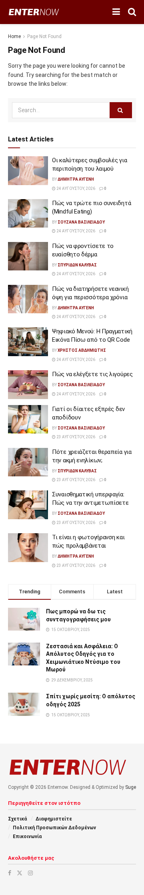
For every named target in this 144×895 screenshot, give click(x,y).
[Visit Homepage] (34, 12)
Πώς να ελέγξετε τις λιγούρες (92, 374)
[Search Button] (132, 12)
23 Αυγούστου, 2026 (75, 437)
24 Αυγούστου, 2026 (75, 188)
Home (14, 36)
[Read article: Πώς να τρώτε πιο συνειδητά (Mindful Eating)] (28, 213)
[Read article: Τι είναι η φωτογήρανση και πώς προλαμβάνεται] (28, 547)
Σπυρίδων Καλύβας (77, 265)
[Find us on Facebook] (9, 873)
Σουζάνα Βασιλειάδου (81, 222)
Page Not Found (44, 36)
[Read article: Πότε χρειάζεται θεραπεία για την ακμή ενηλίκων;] (28, 462)
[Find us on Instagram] (30, 873)
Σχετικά (17, 819)
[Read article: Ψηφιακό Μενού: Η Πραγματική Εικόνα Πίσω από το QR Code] (28, 341)
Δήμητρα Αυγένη (76, 179)
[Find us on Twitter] (19, 873)
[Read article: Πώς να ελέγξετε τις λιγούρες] (28, 384)
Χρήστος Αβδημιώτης (82, 350)
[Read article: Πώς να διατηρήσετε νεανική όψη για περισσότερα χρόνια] (28, 299)
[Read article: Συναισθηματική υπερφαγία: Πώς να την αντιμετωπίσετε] (28, 504)
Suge (130, 787)
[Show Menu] (116, 12)
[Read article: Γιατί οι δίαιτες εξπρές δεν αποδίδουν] (28, 419)
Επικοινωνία (27, 836)
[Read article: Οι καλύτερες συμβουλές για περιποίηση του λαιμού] (28, 170)
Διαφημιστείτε (54, 819)
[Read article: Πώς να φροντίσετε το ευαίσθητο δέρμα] (28, 256)
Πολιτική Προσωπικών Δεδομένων (54, 827)
